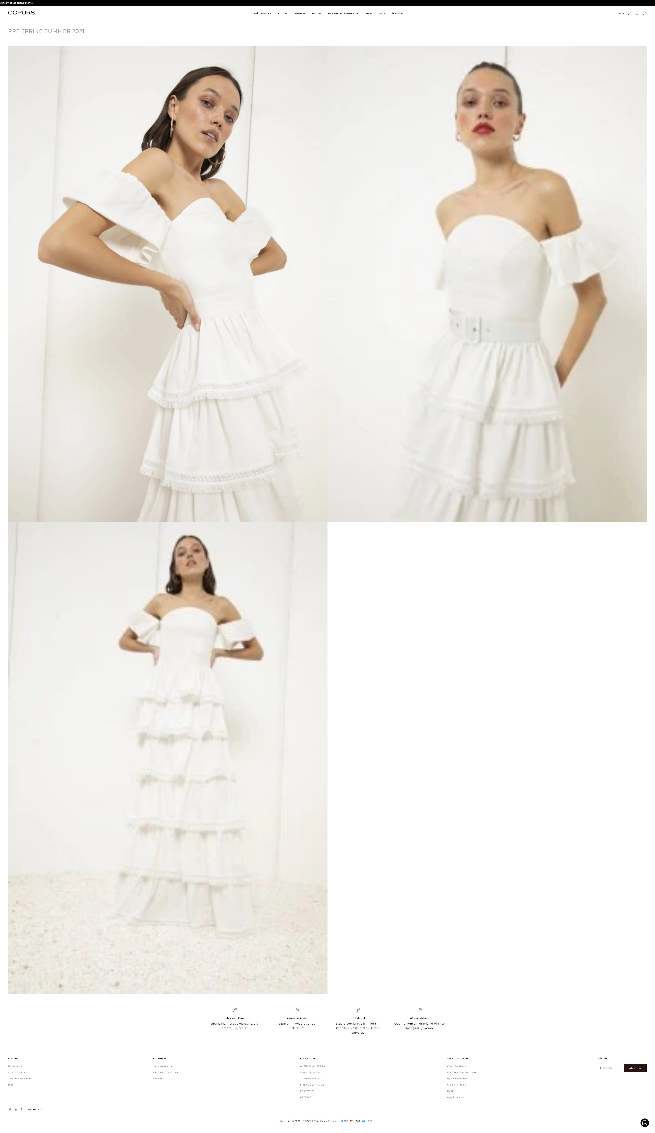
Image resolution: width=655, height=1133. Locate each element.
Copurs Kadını (16, 1072)
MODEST (300, 13)
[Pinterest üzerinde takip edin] (22, 1109)
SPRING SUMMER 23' (312, 1084)
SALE (382, 13)
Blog (11, 1084)
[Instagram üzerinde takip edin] (16, 1109)
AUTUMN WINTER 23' (312, 1078)
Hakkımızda (15, 1066)
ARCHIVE (305, 1097)
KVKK (450, 1091)
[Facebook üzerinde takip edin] (10, 1109)
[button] (621, 13)
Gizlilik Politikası (457, 1084)
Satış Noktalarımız (164, 1066)
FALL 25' (283, 13)
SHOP (369, 13)
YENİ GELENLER (261, 13)
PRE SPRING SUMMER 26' (343, 13)
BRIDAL (316, 13)
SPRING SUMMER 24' (312, 1072)
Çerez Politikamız (457, 1066)
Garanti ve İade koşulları (461, 1072)
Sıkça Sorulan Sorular (165, 1072)
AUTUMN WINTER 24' (312, 1066)
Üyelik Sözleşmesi (457, 1078)
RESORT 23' (307, 1091)
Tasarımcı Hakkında (19, 1078)
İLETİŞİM (397, 13)
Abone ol (635, 1068)
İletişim (157, 1078)
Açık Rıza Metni (456, 1097)
